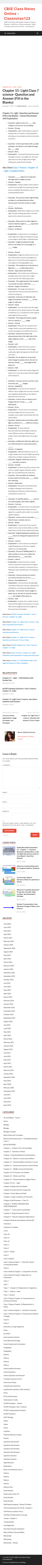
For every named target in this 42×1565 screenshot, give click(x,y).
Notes (6, 1421)
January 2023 (8, 1004)
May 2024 (7, 955)
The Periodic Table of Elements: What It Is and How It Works (28, 879)
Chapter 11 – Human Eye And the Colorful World (21, 1165)
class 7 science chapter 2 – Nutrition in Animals (20, 1310)
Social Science (8, 1490)
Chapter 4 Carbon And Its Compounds (17, 1190)
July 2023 (7, 983)
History (6, 1354)
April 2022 (7, 1035)
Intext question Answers (12, 1368)
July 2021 (7, 1053)
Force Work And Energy (12, 1341)
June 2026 (7, 924)
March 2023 (8, 997)
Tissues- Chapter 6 (10, 1518)
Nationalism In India (11, 1400)
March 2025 (8, 938)
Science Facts (8, 1487)
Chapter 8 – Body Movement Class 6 (16, 1213)
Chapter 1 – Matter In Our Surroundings (18, 1148)
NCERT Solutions (10, 1414)
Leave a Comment (33, 106)
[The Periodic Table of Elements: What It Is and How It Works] (9, 878)
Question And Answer (11, 1442)
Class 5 (6, 1255)
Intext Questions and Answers (14, 1375)
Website (6, 811)
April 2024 (7, 959)
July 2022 (7, 1025)
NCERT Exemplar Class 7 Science (15, 1407)
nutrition (7, 1431)
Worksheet (7, 1536)
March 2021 (8, 1067)
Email (5, 802)
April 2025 (7, 934)
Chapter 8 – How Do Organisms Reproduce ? (19, 1217)
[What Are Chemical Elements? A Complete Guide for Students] (9, 866)
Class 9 (6, 1323)
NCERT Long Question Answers (15, 1410)
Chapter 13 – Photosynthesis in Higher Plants (20, 1179)
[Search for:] (21, 835)
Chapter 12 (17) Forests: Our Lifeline (16, 1172)
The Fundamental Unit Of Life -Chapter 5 (18, 1508)
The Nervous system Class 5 (13, 1511)
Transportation (9, 1522)
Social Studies (8, 1497)
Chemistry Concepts (11, 1227)
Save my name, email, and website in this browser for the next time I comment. (19, 824)
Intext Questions (9, 1372)
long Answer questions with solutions (17, 1389)
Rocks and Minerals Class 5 (13, 1469)
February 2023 (9, 1000)
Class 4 (6, 1248)
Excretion (7, 1334)
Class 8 (6, 1320)
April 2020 (7, 1084)
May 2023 (7, 990)
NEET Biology (8, 1417)
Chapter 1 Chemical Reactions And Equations (19, 1155)
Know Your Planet (10, 1382)
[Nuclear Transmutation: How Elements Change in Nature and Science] (9, 904)
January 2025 (8, 945)
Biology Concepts (10, 1132)
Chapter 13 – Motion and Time (14, 1176)
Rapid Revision (9, 1463)
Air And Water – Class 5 (12, 1118)
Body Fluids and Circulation (13, 1135)
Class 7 (19, 87)
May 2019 (7, 1102)
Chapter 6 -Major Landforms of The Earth (18, 1197)
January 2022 (8, 1046)
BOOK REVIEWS (10, 1144)
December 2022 (9, 1007)
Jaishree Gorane (22, 106)
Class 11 (6, 1238)
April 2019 (7, 1105)
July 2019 (7, 1095)
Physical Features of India (12, 1435)
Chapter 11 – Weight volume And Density (18, 1169)
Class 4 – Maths (9, 1252)
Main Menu (11, 33)
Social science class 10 (11, 1494)
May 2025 (7, 931)
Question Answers (10, 1456)
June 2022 (7, 1028)
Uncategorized (9, 1525)
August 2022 (8, 1021)
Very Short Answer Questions (14, 1529)
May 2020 (7, 1081)
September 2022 (9, 1018)
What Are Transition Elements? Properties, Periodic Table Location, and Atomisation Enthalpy (28, 893)
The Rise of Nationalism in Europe (15, 1515)
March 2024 (8, 962)
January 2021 (8, 1074)
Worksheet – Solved (11, 1543)
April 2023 (7, 993)
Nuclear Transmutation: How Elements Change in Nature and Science (28, 906)
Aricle (6, 1121)
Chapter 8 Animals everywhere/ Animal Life (19, 1220)
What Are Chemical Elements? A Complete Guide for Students (28, 867)
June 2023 (7, 986)
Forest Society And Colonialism (14, 1344)
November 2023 (9, 976)
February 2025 (9, 941)
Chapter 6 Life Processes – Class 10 (16, 1200)
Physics (6, 1438)
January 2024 (8, 969)
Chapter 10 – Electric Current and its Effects (19, 1158)
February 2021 (9, 1070)
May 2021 (7, 1060)
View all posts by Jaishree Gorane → (25, 737)
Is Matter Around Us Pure (13, 1379)
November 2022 (9, 1011)
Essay (6, 1330)
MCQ (6, 1393)
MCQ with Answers (10, 1396)
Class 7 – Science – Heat (12, 1291)
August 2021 (8, 1049)
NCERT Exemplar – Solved (13, 1403)
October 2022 (8, 1014)
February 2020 (9, 1088)
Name (5, 792)
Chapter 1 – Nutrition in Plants (14, 1151)
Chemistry (7, 1224)
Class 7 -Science (9, 1295)
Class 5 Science (9, 1258)
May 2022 (7, 1032)
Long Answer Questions (12, 1386)
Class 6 (6, 1268)
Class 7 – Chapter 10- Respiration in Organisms (20, 1288)
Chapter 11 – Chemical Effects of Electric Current (21, 1162)
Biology (6, 1125)
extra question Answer (11, 1337)
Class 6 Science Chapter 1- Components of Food (20, 1271)
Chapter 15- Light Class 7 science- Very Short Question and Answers (20, 700)
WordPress (14, 1562)
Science (6, 1473)
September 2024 (9, 948)
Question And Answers (12, 1452)
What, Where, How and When (14, 1532)
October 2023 (8, 980)
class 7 (6, 1284)
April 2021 (7, 1063)
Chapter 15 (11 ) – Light (9, 87)
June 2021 (7, 1056)
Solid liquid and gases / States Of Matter (18, 1504)
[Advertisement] (21, 61)
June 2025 (7, 927)
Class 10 (6, 1234)
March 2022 (8, 1039)
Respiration (8, 1466)
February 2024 (9, 966)
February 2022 (9, 1042)
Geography (7, 1347)
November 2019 (9, 1091)
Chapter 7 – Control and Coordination (17, 1210)
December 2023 (9, 973)
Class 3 (6, 1245)
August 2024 (8, 952)
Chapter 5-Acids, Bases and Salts (15, 1193)
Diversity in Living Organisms (14, 1327)
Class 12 (6, 1241)
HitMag (22, 1562)
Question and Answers (12, 1445)
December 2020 (9, 1077)
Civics (6, 1231)
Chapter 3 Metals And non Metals (15, 1186)
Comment (7, 765)
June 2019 (7, 1098)
